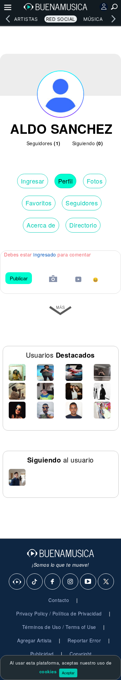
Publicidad (42, 653)
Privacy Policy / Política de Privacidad (59, 613)
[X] (106, 582)
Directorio (83, 225)
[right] (113, 19)
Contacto (58, 600)
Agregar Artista (34, 640)
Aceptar (68, 672)
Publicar (19, 278)
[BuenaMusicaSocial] (17, 582)
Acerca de (41, 225)
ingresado (44, 254)
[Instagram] (71, 582)
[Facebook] (53, 582)
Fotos (95, 180)
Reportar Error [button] (84, 640)
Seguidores (82, 202)
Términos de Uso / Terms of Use (59, 627)
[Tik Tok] (35, 582)
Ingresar (32, 180)
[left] (8, 19)
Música (93, 19)
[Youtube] (88, 582)
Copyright (81, 653)
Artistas (26, 19)
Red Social (60, 19)
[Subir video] (78, 280)
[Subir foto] (53, 279)
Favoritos (39, 202)
